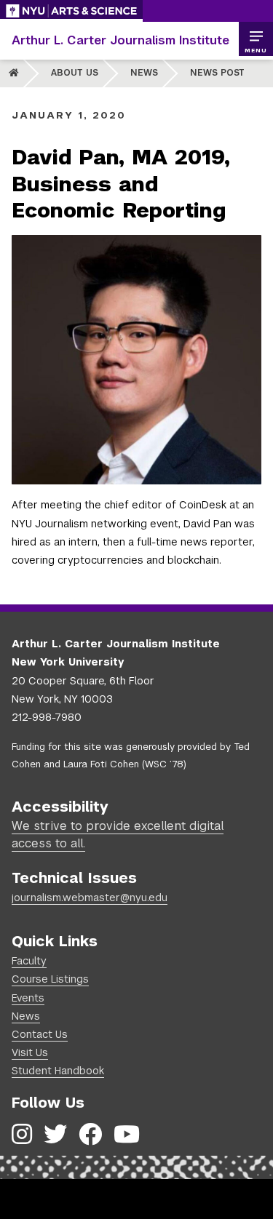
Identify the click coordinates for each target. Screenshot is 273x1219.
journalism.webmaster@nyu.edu (89, 897)
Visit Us (30, 1052)
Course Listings (50, 979)
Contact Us (40, 1034)
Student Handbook (58, 1070)
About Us (74, 73)
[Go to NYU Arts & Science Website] (71, 11)
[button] (255, 39)
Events (28, 997)
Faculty (29, 960)
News (144, 73)
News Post (217, 73)
